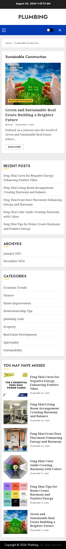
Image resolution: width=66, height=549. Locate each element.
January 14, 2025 (41, 503)
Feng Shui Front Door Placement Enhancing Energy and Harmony (46, 438)
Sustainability (13, 350)
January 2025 (12, 253)
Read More (14, 147)
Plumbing (33, 17)
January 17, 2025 (41, 473)
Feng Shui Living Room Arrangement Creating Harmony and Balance (29, 190)
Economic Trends (15, 288)
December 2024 (14, 261)
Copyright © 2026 (16, 545)
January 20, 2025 (41, 446)
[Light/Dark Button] (50, 30)
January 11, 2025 (26, 125)
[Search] (59, 30)
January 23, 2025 (41, 420)
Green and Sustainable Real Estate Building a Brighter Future (30, 115)
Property (10, 327)
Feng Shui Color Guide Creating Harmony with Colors (45, 465)
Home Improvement (17, 303)
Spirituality (11, 342)
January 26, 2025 (41, 393)
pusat (10, 125)
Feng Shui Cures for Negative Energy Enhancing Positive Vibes (44, 383)
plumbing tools (14, 319)
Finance (9, 295)
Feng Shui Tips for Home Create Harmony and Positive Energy (43, 492)
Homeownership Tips (18, 311)
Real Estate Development (20, 100)
